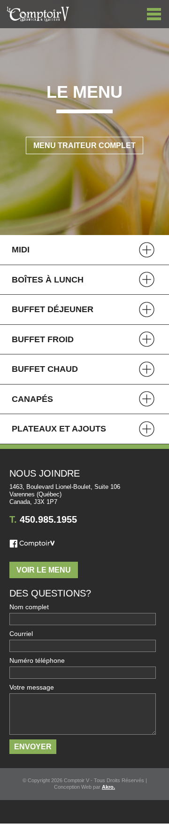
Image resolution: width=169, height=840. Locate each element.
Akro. (108, 787)
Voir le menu (43, 570)
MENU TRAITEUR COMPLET (84, 145)
